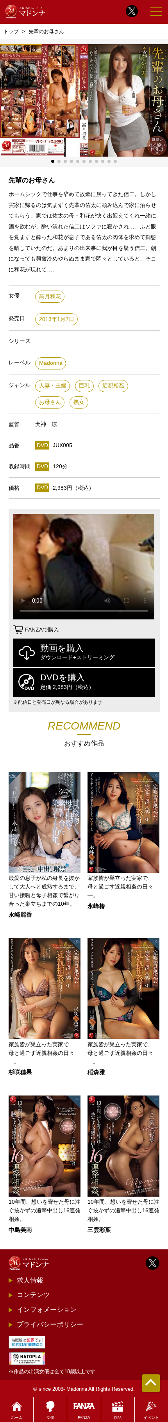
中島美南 (20, 1230)
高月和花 (50, 297)
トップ (11, 31)
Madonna (51, 363)
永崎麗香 (20, 915)
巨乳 (84, 386)
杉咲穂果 (20, 1072)
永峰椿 (96, 906)
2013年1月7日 (56, 319)
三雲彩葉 (99, 1230)
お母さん (50, 402)
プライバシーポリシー (50, 1324)
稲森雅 (96, 1072)
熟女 (78, 402)
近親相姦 (113, 386)
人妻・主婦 (52, 386)
